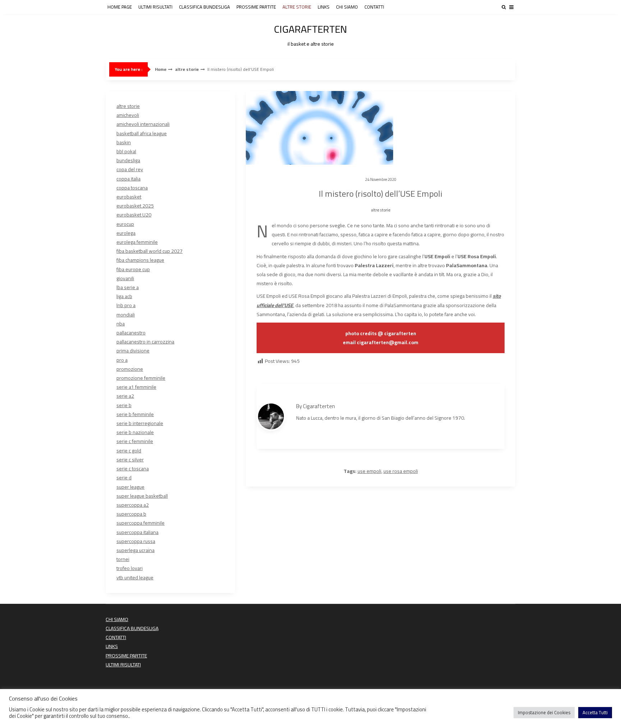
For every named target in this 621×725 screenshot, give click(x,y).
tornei (122, 559)
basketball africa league (141, 133)
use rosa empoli (400, 471)
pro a (122, 360)
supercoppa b (131, 514)
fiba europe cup (133, 269)
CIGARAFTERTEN (310, 34)
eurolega (125, 233)
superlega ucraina (135, 550)
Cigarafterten (319, 406)
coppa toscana (132, 187)
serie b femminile (135, 414)
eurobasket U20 (133, 214)
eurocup (125, 224)
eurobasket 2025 (135, 205)
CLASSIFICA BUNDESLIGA (204, 7)
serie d (124, 477)
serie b (124, 405)
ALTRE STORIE (296, 7)
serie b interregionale (139, 423)
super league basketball (142, 496)
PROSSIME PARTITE (256, 7)
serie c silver (130, 459)
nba (120, 323)
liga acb (124, 296)
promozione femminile (140, 378)
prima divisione (133, 350)
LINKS (324, 7)
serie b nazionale (135, 432)
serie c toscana (132, 468)
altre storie (187, 69)
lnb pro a (125, 305)
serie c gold (128, 450)
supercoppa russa (135, 541)
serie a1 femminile (136, 387)
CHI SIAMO (347, 7)
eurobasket (128, 196)
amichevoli (127, 115)
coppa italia (128, 178)
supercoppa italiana (137, 532)
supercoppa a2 (132, 505)
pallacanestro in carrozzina (145, 341)
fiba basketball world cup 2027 (149, 251)
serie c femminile (134, 441)
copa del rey (129, 169)
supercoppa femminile (140, 523)
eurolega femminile (137, 242)
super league (130, 487)
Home (160, 69)
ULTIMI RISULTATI (155, 7)
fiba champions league (140, 260)
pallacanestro (131, 332)
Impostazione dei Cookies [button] (544, 712)
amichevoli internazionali (143, 124)
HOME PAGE (119, 7)
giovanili (125, 278)
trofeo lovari (129, 568)
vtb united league (134, 577)
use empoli (369, 471)
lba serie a (127, 287)
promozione (129, 369)
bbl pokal (126, 151)
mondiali (125, 314)
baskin (123, 142)
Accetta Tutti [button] (595, 712)
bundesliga (128, 160)
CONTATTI (374, 7)
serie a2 (125, 396)
